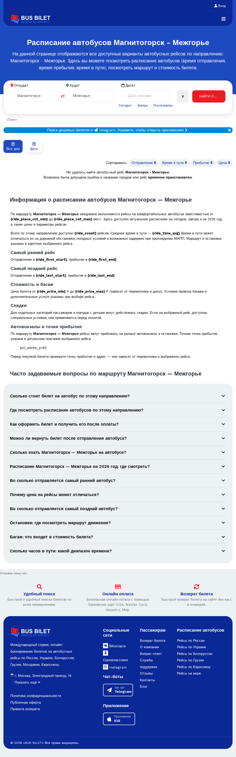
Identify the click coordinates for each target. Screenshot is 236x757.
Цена (223, 163)
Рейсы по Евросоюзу (194, 667)
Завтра (142, 105)
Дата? (129, 85)
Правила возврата (25, 709)
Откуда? (21, 85)
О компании (149, 647)
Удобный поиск (39, 593)
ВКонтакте (117, 646)
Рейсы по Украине (191, 647)
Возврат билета (196, 593)
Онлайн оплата (117, 593)
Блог (143, 686)
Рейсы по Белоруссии (194, 654)
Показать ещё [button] (26, 682)
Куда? (75, 85)
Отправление (143, 163)
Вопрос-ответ (151, 654)
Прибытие (201, 163)
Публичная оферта (25, 702)
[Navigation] (223, 19)
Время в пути (173, 163)
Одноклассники (115, 660)
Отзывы (146, 673)
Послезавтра (163, 105)
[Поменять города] (63, 96)
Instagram (117, 667)
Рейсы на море (189, 673)
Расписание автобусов (200, 630)
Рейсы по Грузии (190, 660)
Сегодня (125, 105)
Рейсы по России (190, 641)
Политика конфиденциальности (35, 696)
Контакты (147, 680)
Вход (221, 6)
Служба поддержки (148, 663)
